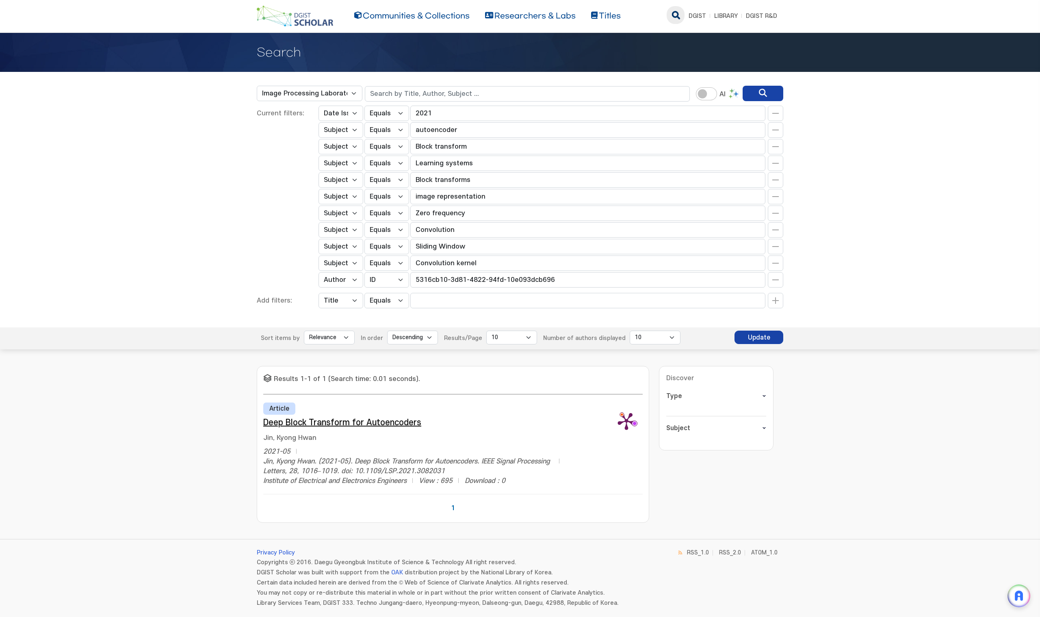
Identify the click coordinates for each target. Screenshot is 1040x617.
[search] (763, 93)
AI (722, 94)
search (676, 15)
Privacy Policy (276, 552)
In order (372, 338)
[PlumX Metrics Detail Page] (626, 421)
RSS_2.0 (730, 553)
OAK (397, 572)
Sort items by (280, 338)
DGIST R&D (761, 16)
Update (759, 337)
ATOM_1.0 (764, 553)
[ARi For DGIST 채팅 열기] (1019, 596)
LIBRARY (726, 16)
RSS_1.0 (698, 553)
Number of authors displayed (584, 338)
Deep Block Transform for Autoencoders (342, 422)
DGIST (697, 16)
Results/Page (463, 338)
